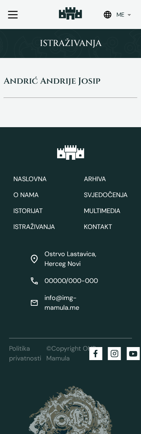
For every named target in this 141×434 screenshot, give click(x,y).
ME (120, 14)
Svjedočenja (106, 195)
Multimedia (102, 210)
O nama (26, 195)
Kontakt (98, 226)
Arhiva (95, 179)
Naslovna (30, 179)
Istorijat (28, 210)
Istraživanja (34, 226)
